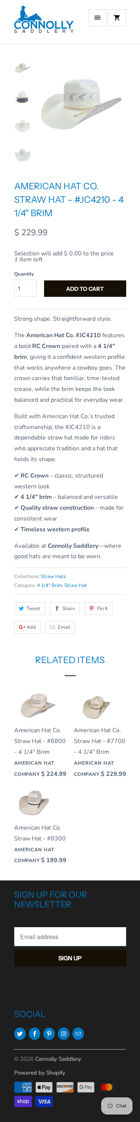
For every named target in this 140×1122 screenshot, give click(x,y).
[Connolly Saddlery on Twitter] (20, 1034)
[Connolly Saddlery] (44, 25)
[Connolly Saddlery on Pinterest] (49, 1034)
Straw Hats (53, 576)
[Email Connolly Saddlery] (78, 1034)
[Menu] (97, 17)
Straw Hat (75, 585)
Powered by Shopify (39, 1072)
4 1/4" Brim (49, 585)
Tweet (33, 608)
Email (64, 627)
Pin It (102, 608)
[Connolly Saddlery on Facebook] (34, 1034)
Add (31, 627)
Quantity (24, 274)
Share (68, 608)
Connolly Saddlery (58, 1059)
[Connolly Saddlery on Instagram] (63, 1034)
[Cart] (117, 17)
